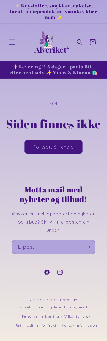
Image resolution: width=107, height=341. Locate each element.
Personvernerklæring (40, 316)
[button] (11, 42)
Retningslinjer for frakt (35, 325)
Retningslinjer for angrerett (63, 307)
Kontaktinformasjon (79, 325)
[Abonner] (88, 247)
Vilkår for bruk (77, 316)
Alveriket (51, 300)
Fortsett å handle (53, 147)
